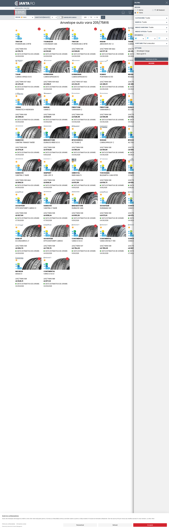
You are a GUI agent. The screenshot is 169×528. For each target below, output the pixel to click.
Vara (141, 13)
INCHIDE (151, 63)
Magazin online (22, 8)
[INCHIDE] (166, 2)
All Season (160, 10)
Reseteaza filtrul (151, 59)
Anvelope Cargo (70, 17)
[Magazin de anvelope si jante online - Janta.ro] (84, 3)
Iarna (141, 10)
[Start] (123, 12)
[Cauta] (103, 17)
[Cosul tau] (130, 12)
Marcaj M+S (141, 54)
